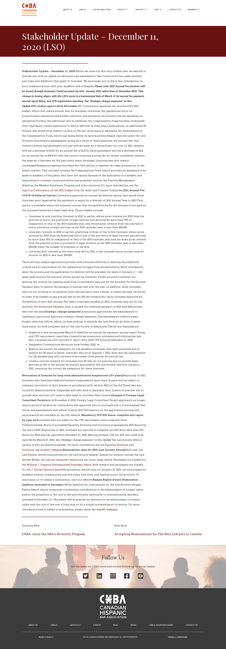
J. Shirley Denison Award (47, 469)
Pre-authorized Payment (49, 306)
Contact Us (175, 9)
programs (60, 444)
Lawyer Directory (101, 9)
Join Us (82, 9)
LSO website (72, 415)
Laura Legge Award (100, 459)
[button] (123, 9)
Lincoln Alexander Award (61, 459)
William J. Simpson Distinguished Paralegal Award (59, 464)
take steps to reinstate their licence (88, 395)
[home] (29, 9)
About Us (67, 9)
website (87, 479)
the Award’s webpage (104, 509)
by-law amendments (121, 311)
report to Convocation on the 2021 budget (47, 190)
